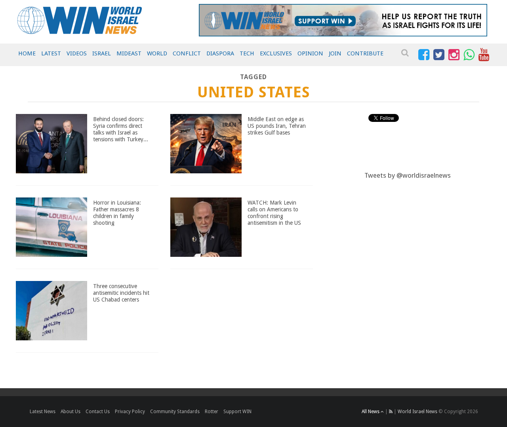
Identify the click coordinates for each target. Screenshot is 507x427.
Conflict (187, 53)
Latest (51, 53)
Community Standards (175, 411)
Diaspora (220, 53)
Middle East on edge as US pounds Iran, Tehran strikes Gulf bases (277, 126)
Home (27, 53)
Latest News (42, 411)
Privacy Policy (130, 411)
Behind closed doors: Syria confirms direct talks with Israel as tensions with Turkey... (120, 129)
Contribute (365, 53)
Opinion (310, 53)
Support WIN (237, 411)
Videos (77, 53)
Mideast (128, 53)
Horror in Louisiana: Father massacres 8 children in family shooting (117, 212)
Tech (247, 53)
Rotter (211, 411)
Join (335, 53)
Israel (101, 53)
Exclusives (276, 53)
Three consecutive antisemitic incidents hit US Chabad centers (121, 293)
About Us (70, 411)
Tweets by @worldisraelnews (407, 175)
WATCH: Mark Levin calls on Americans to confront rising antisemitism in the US (274, 212)
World (157, 53)
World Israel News (417, 411)
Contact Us (98, 411)
